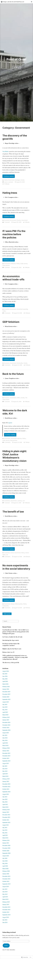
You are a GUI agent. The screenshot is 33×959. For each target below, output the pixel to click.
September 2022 (6, 791)
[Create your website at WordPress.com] (16, 1)
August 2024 (5, 732)
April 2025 (5, 712)
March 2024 (5, 745)
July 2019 (4, 889)
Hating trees (9, 192)
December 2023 (6, 753)
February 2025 (6, 717)
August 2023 (5, 763)
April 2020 (5, 866)
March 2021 (5, 838)
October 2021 (5, 820)
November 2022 (6, 786)
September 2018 (6, 915)
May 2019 (4, 894)
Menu (17, 67)
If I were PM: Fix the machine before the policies (13, 234)
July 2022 (4, 797)
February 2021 (6, 840)
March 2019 (5, 899)
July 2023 (4, 766)
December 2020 (6, 845)
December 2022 (6, 784)
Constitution (7, 500)
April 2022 (5, 804)
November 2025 (6, 694)
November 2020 (6, 848)
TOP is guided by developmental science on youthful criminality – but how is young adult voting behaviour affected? (15, 657)
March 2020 (5, 868)
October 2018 (5, 912)
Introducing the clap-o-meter (10, 640)
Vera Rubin (5, 151)
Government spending (22, 309)
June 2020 (4, 861)
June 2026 (4, 676)
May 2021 (4, 832)
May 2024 (4, 740)
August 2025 (5, 702)
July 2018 (4, 920)
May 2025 (4, 709)
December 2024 (6, 722)
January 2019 (5, 904)
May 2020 (4, 863)
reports (10, 423)
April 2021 (5, 835)
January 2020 (5, 873)
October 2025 (5, 697)
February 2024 (6, 748)
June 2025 (4, 707)
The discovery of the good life (10, 662)
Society (22, 180)
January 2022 (5, 812)
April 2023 (5, 773)
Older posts (7, 614)
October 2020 (5, 850)
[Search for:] (10, 621)
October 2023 (5, 758)
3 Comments (7, 365)
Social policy (20, 363)
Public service (23, 263)
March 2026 (5, 684)
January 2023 (5, 781)
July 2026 (4, 673)
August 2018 (5, 917)
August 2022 (5, 794)
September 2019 (6, 884)
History (23, 552)
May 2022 (4, 802)
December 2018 (6, 907)
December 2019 (6, 876)
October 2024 (5, 727)
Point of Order (17, 59)
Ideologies (17, 180)
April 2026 (5, 681)
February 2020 (6, 871)
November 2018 (6, 909)
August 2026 (5, 671)
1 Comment (7, 222)
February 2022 (6, 809)
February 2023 (6, 779)
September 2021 (6, 822)
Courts (12, 552)
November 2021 (6, 817)
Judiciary (19, 500)
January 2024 (5, 750)
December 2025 (6, 691)
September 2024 (6, 730)
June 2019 (4, 891)
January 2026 (5, 689)
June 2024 (4, 738)
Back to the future (13, 373)
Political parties (18, 604)
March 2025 (5, 715)
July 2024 (4, 735)
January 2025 (5, 720)
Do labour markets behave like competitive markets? (10, 644)
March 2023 (5, 776)
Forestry (19, 220)
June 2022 (4, 799)
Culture (6, 180)
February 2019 (6, 902)
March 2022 (5, 807)
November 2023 (6, 756)
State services (6, 265)
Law (24, 500)
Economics (6, 220)
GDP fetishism (10, 321)
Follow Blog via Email (9, 932)
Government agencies (16, 438)
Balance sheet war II (8, 652)
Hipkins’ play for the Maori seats (11, 649)
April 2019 (5, 897)
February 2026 (6, 686)
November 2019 (6, 879)
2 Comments (7, 313)
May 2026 (4, 679)
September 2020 (6, 853)
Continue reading (8, 176)
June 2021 (4, 830)
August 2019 (5, 886)
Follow (6, 945)
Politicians (13, 263)
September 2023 (6, 761)
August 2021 (5, 825)
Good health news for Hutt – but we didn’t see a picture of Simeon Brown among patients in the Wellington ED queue (15, 631)
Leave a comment (8, 182)
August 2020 (5, 855)
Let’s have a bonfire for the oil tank (12, 637)
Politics (18, 263)
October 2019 (5, 881)
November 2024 (6, 725)
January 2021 (5, 843)
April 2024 (5, 743)
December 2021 (6, 814)
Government (11, 180)
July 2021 (4, 827)
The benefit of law (13, 511)
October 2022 (5, 789)
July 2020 (4, 858)
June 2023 (4, 768)
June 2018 (4, 922)
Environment (13, 220)
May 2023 (4, 771)
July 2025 (4, 704)
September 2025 (6, 699)
